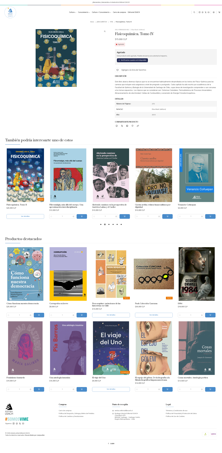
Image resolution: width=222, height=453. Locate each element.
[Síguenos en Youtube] (209, 12)
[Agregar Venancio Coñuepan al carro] (210, 216)
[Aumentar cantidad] (73, 216)
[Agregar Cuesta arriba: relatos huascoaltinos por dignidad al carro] (167, 216)
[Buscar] (194, 12)
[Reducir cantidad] (51, 216)
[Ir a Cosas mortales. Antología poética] (197, 348)
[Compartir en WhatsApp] (127, 126)
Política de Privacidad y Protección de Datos (181, 413)
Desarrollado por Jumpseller (35, 435)
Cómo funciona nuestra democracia (22, 303)
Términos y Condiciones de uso (176, 410)
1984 (180, 303)
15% (111, 22)
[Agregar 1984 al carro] (210, 315)
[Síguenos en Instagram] (200, 12)
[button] (100, 224)
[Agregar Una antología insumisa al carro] (82, 389)
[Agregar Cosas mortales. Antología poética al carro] (210, 389)
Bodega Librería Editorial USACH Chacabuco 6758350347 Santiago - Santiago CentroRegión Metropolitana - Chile (127, 416)
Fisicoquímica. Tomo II (16, 205)
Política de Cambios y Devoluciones (71, 416)
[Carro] (219, 12)
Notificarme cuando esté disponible (133, 60)
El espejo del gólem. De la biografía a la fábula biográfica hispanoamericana (152, 379)
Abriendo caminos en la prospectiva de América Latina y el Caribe (109, 206)
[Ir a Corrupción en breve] (68, 274)
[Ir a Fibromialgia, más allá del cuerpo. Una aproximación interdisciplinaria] (68, 175)
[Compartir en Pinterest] (132, 126)
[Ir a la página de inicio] (8, 12)
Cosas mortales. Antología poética (193, 378)
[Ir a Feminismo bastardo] (25, 348)
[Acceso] (213, 12)
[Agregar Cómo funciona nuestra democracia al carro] (39, 315)
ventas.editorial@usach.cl (124, 410)
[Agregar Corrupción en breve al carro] (82, 315)
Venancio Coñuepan (187, 205)
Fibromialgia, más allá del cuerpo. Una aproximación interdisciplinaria (66, 206)
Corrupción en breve (58, 303)
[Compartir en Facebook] (117, 126)
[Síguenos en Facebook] (203, 12)
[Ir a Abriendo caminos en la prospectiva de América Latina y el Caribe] (111, 175)
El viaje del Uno (99, 378)
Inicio (92, 22)
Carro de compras (65, 410)
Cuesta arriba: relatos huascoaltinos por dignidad (153, 206)
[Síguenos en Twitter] (206, 12)
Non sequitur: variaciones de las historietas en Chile (106, 304)
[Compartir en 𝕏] (122, 126)
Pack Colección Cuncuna (146, 303)
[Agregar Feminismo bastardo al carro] (39, 389)
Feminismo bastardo (15, 378)
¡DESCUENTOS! (102, 22)
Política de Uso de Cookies (175, 416)
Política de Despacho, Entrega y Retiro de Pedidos (76, 413)
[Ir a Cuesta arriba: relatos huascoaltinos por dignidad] (154, 175)
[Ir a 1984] (197, 274)
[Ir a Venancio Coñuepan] (197, 175)
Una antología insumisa (59, 378)
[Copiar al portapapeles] (138, 126)
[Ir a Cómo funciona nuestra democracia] (25, 274)
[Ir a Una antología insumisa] (68, 348)
